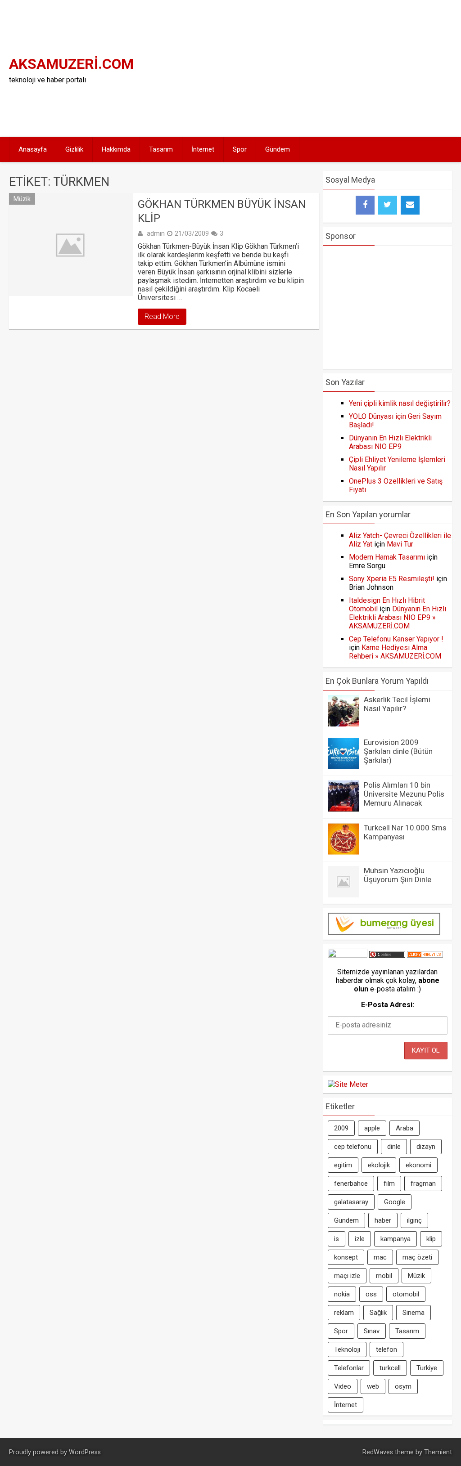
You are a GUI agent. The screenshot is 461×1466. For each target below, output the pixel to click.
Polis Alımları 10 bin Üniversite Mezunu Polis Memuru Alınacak (404, 793)
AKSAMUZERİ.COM (71, 63)
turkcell (390, 1368)
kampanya (395, 1239)
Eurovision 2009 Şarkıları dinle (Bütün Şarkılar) (398, 751)
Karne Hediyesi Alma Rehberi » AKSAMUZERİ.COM (395, 651)
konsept (346, 1257)
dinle (394, 1147)
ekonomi (418, 1165)
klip (431, 1239)
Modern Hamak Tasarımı (387, 557)
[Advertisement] (350, 67)
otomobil (406, 1294)
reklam (344, 1313)
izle (360, 1239)
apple (372, 1128)
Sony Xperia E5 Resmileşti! (391, 578)
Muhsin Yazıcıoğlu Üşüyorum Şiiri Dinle (397, 875)
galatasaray (351, 1202)
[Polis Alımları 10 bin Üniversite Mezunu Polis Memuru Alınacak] (343, 809)
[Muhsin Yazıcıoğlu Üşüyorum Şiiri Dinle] (343, 895)
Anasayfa (32, 149)
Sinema (413, 1313)
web (373, 1386)
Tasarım (161, 149)
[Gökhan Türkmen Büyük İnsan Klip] (71, 244)
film (389, 1183)
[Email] (410, 205)
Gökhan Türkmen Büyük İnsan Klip (222, 211)
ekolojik (379, 1165)
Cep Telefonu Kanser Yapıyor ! (396, 639)
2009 (341, 1128)
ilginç (414, 1220)
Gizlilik (74, 149)
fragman (423, 1183)
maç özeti (417, 1257)
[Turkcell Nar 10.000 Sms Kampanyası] (343, 852)
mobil (384, 1276)
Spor (240, 149)
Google (394, 1202)
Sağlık (378, 1313)
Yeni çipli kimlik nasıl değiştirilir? (400, 403)
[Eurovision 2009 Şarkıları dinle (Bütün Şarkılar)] (343, 766)
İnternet (202, 149)
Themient (438, 1452)
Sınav (372, 1331)
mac (380, 1257)
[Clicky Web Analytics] (425, 955)
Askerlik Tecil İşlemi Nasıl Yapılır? (397, 704)
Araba (404, 1128)
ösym (403, 1386)
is (336, 1239)
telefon (386, 1349)
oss (371, 1294)
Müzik (22, 198)
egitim (343, 1165)
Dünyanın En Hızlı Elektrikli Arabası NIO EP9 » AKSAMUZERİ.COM (397, 617)
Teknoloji (347, 1349)
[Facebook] (365, 205)
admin (156, 233)
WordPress (85, 1452)
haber (383, 1220)
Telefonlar (349, 1368)
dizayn (425, 1147)
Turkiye (426, 1368)
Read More (162, 316)
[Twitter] (387, 205)
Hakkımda (116, 149)
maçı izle (347, 1276)
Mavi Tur (400, 544)
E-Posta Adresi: (387, 1004)
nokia (342, 1294)
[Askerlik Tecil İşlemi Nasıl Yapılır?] (343, 724)
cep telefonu (352, 1147)
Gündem (277, 149)
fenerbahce (351, 1183)
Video (342, 1386)
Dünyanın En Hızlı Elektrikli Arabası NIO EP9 (390, 442)
